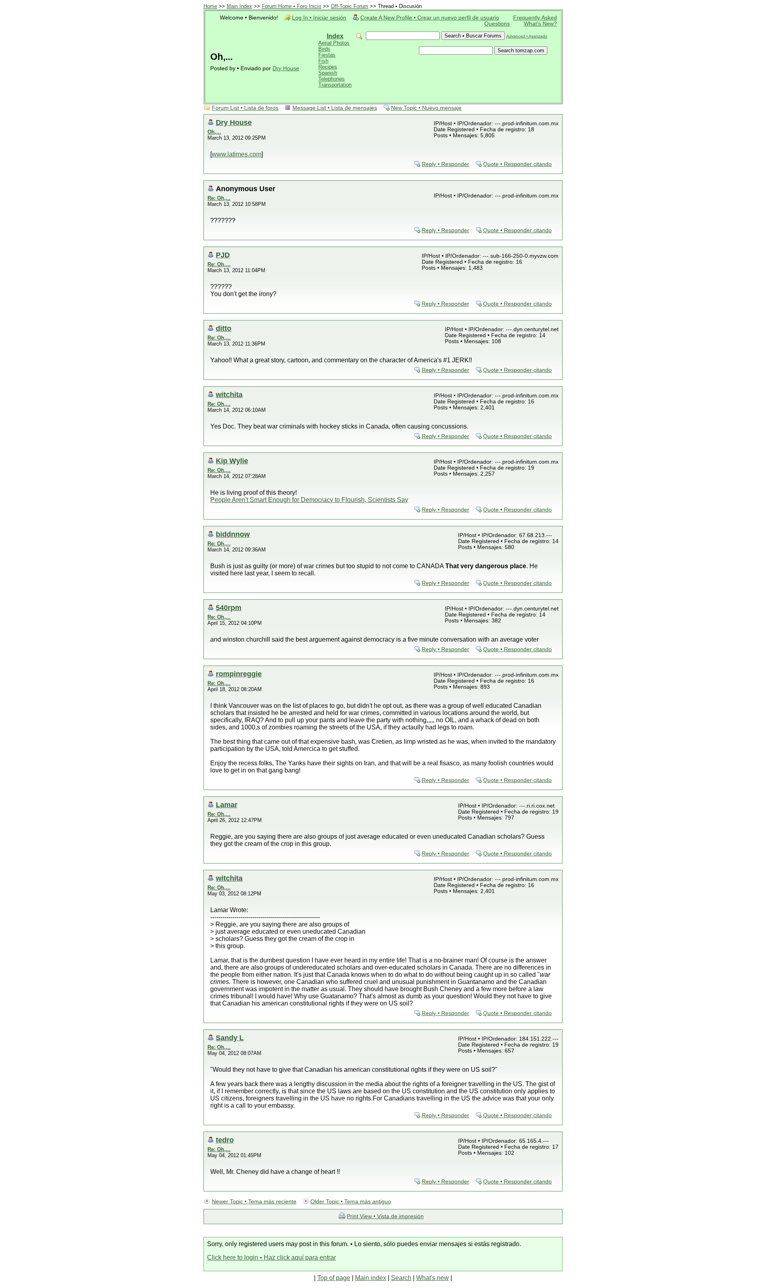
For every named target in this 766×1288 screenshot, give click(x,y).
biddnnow (233, 534)
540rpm (228, 607)
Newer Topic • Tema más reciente (254, 1202)
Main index (370, 1277)
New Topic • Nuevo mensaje (426, 108)
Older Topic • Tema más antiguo (350, 1202)
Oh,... (214, 132)
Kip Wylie (232, 460)
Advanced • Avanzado (526, 36)
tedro (225, 1140)
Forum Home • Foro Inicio (291, 6)
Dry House (285, 68)
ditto (223, 328)
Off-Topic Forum (349, 6)
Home (210, 6)
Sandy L (230, 1037)
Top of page (333, 1277)
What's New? (540, 24)
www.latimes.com (236, 154)
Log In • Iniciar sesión (319, 18)
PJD (223, 255)
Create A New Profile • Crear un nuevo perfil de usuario (429, 18)
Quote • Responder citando (517, 164)
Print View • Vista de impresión (385, 1216)
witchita (229, 394)
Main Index (239, 6)
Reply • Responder (445, 164)
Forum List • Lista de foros (245, 108)
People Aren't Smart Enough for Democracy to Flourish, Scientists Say (309, 499)
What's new (432, 1277)
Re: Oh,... (219, 198)
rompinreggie (239, 674)
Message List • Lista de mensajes (334, 108)
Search (401, 1277)
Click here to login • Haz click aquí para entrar (271, 1257)
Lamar (226, 804)
